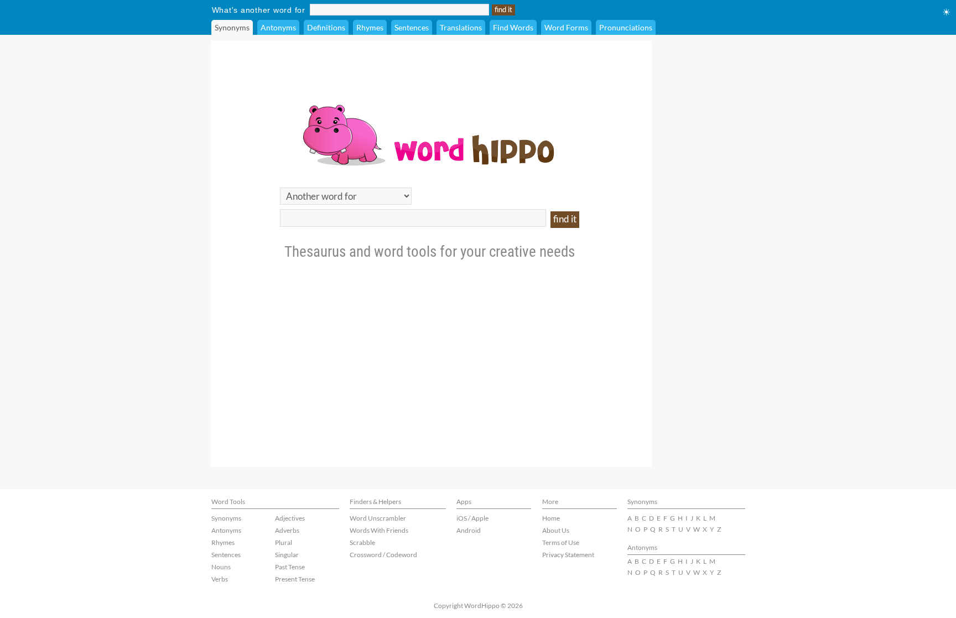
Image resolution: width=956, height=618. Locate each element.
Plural (283, 542)
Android (468, 530)
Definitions (326, 27)
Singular (287, 555)
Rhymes (369, 27)
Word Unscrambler (378, 518)
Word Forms (566, 27)
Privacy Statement (568, 555)
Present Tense (295, 579)
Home (551, 518)
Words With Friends (379, 530)
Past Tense (290, 567)
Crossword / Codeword (383, 555)
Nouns (221, 567)
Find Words (513, 27)
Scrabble (362, 542)
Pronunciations (625, 27)
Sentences (411, 27)
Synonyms (232, 27)
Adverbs (287, 530)
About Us (555, 530)
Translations (461, 27)
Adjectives (290, 518)
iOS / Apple (472, 518)
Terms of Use (560, 542)
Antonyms (278, 27)
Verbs (219, 579)
